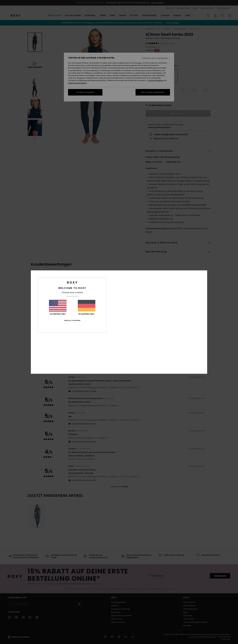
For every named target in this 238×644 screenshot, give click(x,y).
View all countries (72, 320)
